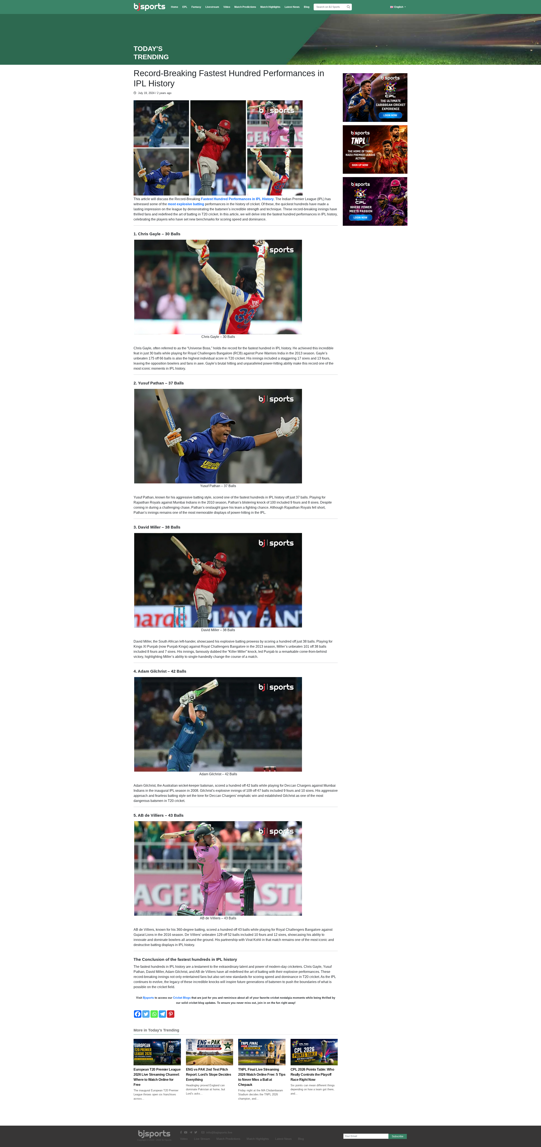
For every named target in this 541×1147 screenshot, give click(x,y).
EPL (184, 7)
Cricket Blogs (182, 997)
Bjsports (148, 997)
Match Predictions (245, 7)
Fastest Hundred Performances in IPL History (237, 199)
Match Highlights (270, 7)
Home (174, 7)
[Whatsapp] (154, 1014)
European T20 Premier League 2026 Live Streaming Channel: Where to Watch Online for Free (157, 1077)
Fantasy (196, 7)
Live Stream (202, 1138)
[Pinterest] (170, 1014)
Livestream (212, 7)
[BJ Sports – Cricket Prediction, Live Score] (149, 7)
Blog (306, 7)
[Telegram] (162, 1014)
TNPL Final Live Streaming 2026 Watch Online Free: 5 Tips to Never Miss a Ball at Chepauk (261, 1077)
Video (226, 7)
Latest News (292, 7)
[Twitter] (146, 1014)
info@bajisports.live (218, 1132)
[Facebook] (137, 1014)
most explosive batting (185, 204)
